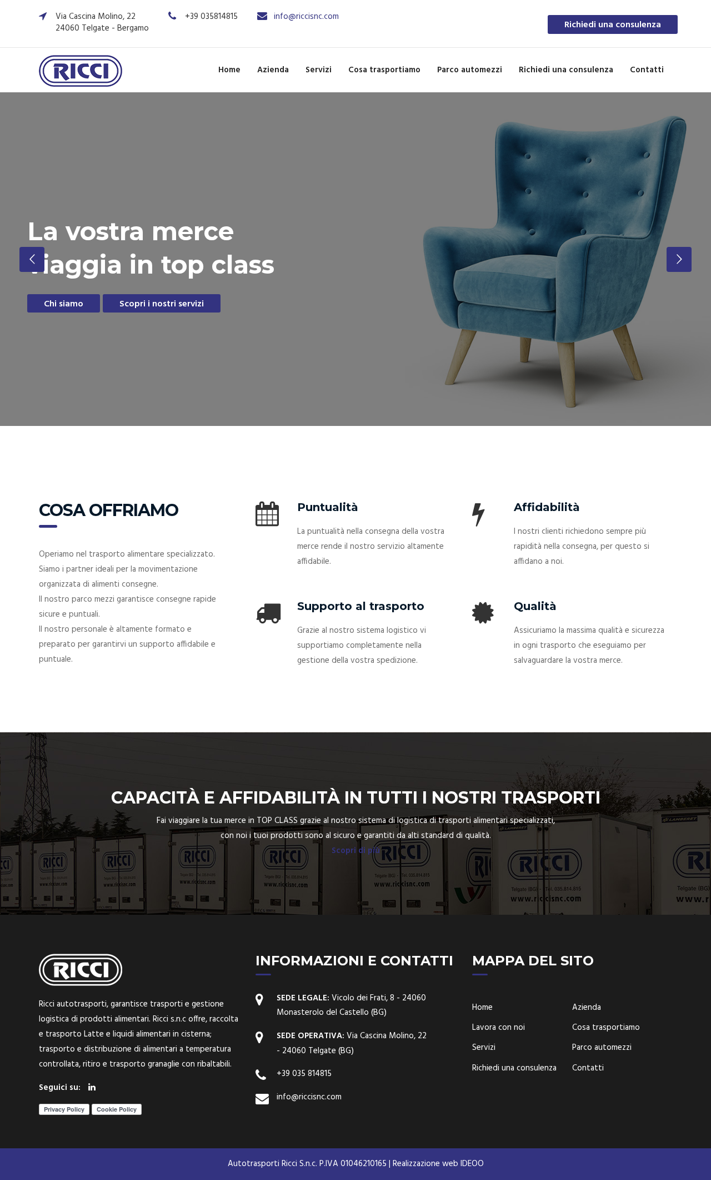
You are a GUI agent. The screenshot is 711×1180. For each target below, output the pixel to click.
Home (229, 70)
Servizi (319, 70)
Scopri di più (356, 850)
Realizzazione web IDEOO (438, 1164)
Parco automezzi (469, 70)
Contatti (647, 70)
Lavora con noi (498, 1028)
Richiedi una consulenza (612, 25)
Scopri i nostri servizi (161, 304)
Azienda (273, 70)
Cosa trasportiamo (384, 70)
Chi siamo (63, 304)
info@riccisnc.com (306, 16)
